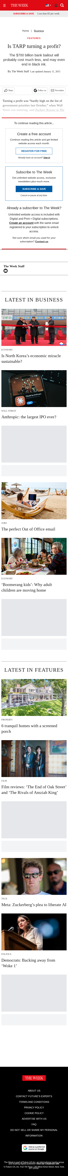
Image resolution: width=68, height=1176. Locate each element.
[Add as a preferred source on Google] (34, 1148)
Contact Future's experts (34, 1096)
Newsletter (59, 90)
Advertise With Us (34, 1118)
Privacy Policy (34, 1107)
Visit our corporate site (47, 1163)
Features (34, 38)
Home (25, 30)
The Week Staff (20, 71)
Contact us (41, 241)
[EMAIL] (6, 270)
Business (39, 30)
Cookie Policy (34, 1113)
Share (10, 90)
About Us (34, 1090)
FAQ (34, 1124)
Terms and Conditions (34, 1101)
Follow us (42, 90)
